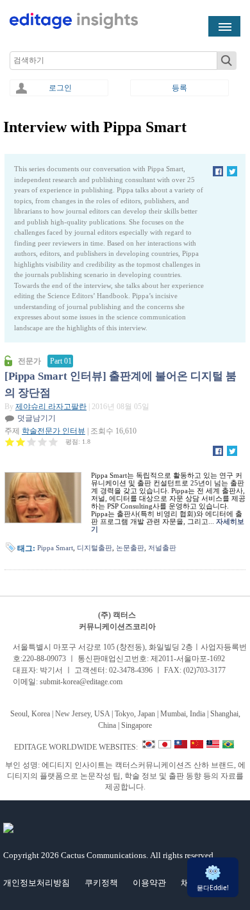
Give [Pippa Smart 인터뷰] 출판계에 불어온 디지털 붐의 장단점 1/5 (9, 441)
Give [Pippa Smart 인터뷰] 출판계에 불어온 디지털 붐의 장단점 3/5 (31, 441)
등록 (179, 87)
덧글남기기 (36, 418)
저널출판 (162, 548)
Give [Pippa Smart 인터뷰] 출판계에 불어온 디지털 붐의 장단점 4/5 (42, 441)
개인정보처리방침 (36, 883)
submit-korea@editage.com (81, 681)
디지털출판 (94, 548)
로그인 (60, 87)
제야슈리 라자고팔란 (51, 406)
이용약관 (149, 883)
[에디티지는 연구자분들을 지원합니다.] (74, 26)
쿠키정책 (101, 883)
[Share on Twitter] (232, 173)
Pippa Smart (55, 548)
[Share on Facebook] (218, 173)
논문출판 (130, 548)
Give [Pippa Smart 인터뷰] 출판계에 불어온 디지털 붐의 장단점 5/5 (53, 441)
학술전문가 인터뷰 (53, 430)
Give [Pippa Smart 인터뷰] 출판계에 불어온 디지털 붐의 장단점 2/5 (20, 441)
